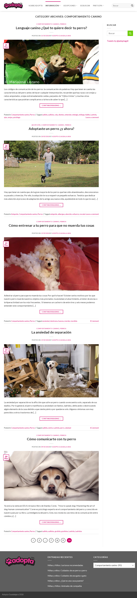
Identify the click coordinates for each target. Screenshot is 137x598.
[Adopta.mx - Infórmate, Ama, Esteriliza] (13, 5)
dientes (61, 115)
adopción (53, 214)
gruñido (58, 531)
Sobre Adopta (36, 6)
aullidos (51, 115)
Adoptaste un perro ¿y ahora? (51, 129)
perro (62, 428)
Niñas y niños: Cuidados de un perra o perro (67, 570)
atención (68, 214)
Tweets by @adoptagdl (117, 41)
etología (75, 115)
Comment (94, 321)
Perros (63, 24)
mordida (74, 321)
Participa (97, 6)
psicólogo (16, 117)
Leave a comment (92, 117)
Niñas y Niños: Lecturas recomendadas (65, 565)
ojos (5, 117)
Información (52, 6)
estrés (50, 428)
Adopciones (69, 6)
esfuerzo (75, 214)
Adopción (36, 125)
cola (56, 115)
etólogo (82, 115)
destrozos (54, 321)
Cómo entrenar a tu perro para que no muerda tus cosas (51, 225)
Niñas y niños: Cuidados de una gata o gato (67, 575)
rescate (82, 214)
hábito (87, 115)
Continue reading (51, 105)
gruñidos (64, 531)
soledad (68, 428)
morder (67, 321)
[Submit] (132, 5)
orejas (10, 117)
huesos (61, 321)
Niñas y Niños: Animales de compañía (65, 586)
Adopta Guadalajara (61, 35)
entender (68, 115)
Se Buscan (85, 6)
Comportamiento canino (47, 24)
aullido (44, 115)
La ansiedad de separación (51, 332)
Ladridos (78, 531)
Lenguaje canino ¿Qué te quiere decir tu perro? (51, 28)
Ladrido (93, 115)
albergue (61, 214)
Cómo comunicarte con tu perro (51, 439)
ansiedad (46, 321)
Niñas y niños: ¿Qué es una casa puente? (66, 580)
